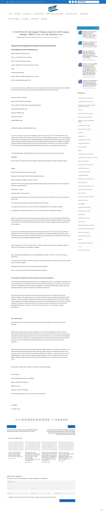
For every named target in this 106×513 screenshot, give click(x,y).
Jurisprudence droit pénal (84, 125)
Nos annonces (81, 221)
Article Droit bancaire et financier (86, 225)
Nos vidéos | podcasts (38, 13)
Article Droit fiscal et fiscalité (85, 189)
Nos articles (17, 13)
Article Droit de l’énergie (84, 250)
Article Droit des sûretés (84, 218)
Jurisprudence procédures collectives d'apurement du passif (87, 105)
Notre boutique (84, 13)
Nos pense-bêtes (27, 13)
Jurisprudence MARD (83, 175)
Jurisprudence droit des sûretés (85, 164)
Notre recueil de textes (71, 13)
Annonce (80, 110)
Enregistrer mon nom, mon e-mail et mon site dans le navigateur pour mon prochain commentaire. (32, 497)
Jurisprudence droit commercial (85, 98)
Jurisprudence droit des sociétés (86, 186)
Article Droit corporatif (83, 232)
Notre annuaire (35, 18)
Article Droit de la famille (84, 211)
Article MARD (81, 203)
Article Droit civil (82, 193)
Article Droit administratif (84, 207)
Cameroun (80, 132)
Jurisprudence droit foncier (84, 139)
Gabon (79, 150)
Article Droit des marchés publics (86, 228)
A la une (10, 13)
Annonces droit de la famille (85, 117)
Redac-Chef (24, 37)
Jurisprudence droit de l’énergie (85, 154)
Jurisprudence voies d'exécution (43, 37)
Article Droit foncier (83, 200)
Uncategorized (81, 214)
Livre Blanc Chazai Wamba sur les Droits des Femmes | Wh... (27, 1)
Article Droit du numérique (84, 236)
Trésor (79, 246)
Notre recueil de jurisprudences (54, 13)
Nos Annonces (25, 18)
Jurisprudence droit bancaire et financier (87, 157)
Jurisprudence (54, 37)
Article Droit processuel (83, 168)
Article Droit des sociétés (84, 171)
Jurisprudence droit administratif (89, 60)
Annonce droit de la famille (84, 129)
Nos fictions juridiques (14, 18)
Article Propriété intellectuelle (85, 243)
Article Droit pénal (82, 182)
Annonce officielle (82, 147)
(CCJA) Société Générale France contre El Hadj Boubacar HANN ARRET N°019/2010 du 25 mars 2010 (15, 454)
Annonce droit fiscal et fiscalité (85, 113)
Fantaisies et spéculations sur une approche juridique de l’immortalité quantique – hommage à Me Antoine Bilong (90, 44)
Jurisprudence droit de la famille (86, 196)
